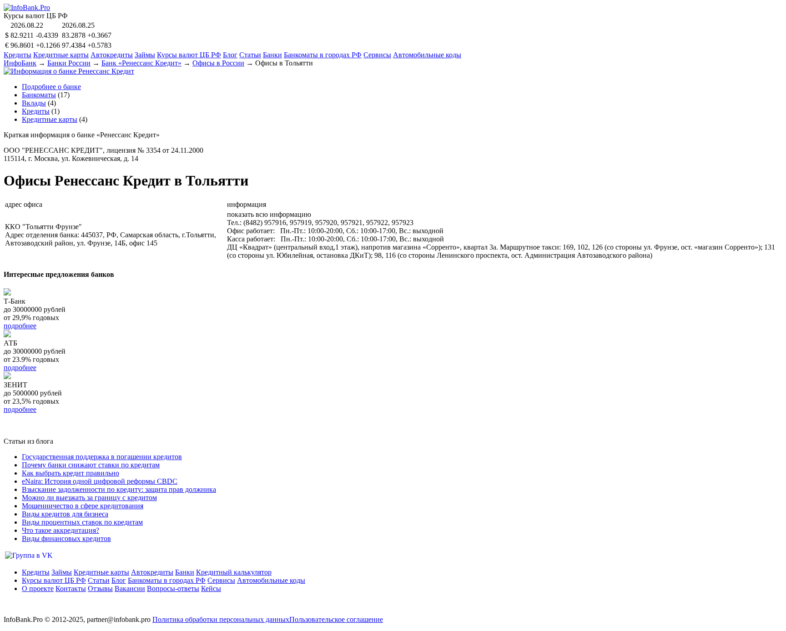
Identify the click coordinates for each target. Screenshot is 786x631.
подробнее (20, 326)
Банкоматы (39, 95)
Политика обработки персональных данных (220, 619)
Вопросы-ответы (173, 588)
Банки (272, 55)
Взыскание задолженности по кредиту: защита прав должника (119, 489)
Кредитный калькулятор (234, 572)
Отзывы (100, 588)
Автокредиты (112, 55)
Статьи (250, 55)
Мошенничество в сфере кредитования (82, 506)
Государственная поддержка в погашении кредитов (102, 457)
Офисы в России (218, 63)
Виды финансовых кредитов (66, 538)
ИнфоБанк (20, 63)
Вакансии (130, 588)
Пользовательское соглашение (336, 619)
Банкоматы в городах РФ (323, 55)
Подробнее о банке (51, 86)
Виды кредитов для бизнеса (65, 514)
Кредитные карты (61, 55)
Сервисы (377, 55)
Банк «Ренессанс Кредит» (141, 63)
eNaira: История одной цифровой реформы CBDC (99, 481)
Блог (230, 55)
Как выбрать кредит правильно (70, 473)
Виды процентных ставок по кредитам (82, 522)
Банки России (69, 63)
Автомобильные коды (427, 55)
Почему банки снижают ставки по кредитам (91, 465)
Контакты (70, 588)
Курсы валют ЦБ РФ (189, 55)
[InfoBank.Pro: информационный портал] (27, 7)
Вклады (34, 103)
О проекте (38, 588)
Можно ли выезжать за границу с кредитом (89, 497)
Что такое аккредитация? (60, 530)
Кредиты (17, 55)
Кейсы (211, 588)
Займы (145, 55)
